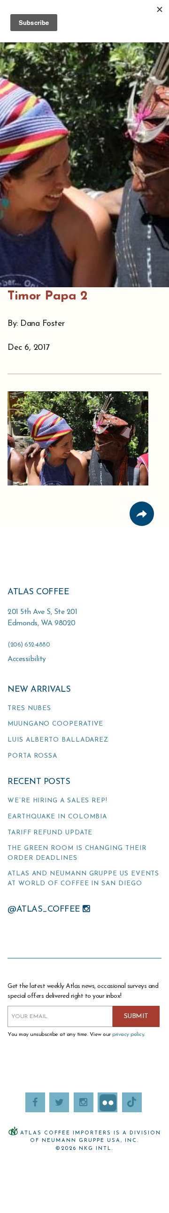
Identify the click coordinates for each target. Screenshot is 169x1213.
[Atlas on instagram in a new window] (83, 1102)
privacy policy (128, 1034)
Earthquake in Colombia (57, 817)
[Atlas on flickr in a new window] (107, 1102)
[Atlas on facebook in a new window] (35, 1102)
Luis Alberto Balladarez (58, 740)
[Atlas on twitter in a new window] (59, 1102)
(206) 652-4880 (29, 645)
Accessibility (27, 659)
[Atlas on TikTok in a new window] (132, 1102)
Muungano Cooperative (55, 724)
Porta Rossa (32, 756)
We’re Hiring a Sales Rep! (58, 801)
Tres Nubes (29, 708)
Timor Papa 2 (47, 296)
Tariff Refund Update (50, 833)
